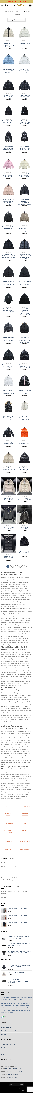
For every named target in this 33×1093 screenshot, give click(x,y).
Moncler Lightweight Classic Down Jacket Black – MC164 (8, 339)
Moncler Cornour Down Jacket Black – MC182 (8, 96)
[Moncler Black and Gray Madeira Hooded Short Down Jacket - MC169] (24, 244)
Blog (2, 1054)
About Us (4, 1051)
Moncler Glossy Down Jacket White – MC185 (24, 42)
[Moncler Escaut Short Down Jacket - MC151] (24, 486)
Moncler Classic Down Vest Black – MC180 (8, 121)
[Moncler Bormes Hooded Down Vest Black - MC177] (24, 137)
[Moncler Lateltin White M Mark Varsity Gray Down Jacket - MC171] (24, 217)
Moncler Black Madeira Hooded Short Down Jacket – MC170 (8, 255)
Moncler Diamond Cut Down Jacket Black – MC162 (8, 366)
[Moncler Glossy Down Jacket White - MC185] (24, 32)
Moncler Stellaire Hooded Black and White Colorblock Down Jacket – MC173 (24, 202)
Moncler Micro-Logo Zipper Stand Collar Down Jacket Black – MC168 (8, 284)
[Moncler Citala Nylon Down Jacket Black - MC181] (24, 85)
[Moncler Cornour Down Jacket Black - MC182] (8, 85)
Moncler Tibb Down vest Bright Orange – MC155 (24, 443)
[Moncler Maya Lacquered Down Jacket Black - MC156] (8, 432)
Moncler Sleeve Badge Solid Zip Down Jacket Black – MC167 (24, 283)
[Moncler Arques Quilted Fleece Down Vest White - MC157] (24, 406)
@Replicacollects (13, 1074)
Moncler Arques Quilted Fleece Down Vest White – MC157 (24, 418)
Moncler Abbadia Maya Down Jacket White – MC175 (24, 175)
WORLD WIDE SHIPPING (16, 1)
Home (5, 11)
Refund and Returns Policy (9, 1031)
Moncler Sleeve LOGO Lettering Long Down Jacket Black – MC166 (8, 310)
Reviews (3, 1034)
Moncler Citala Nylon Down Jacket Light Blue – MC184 (8, 71)
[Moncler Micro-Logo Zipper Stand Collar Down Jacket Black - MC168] (8, 271)
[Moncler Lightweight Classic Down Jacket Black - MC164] (8, 328)
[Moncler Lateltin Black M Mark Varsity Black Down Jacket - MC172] (8, 217)
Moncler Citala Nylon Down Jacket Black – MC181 (24, 96)
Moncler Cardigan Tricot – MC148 (8, 556)
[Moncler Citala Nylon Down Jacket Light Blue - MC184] (8, 59)
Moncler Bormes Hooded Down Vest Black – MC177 (24, 148)
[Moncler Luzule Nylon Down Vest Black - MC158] (8, 406)
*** (17, 1071)
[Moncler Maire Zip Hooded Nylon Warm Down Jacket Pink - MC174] (8, 190)
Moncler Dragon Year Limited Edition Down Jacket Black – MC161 (24, 366)
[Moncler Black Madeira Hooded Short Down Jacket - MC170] (8, 244)
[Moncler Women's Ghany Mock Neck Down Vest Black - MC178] (8, 137)
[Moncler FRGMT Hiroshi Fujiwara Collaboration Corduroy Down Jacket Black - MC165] (24, 299)
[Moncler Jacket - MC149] (24, 514)
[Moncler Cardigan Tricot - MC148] (8, 543)
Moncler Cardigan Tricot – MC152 (8, 498)
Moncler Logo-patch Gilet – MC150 (8, 527)
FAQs (3, 1047)
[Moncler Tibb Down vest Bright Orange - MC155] (24, 432)
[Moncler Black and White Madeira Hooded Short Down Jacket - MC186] (8, 32)
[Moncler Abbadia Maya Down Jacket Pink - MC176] (8, 164)
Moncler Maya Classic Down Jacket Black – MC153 (24, 469)
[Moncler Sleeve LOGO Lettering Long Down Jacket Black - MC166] (8, 299)
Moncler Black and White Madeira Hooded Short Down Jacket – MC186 (8, 44)
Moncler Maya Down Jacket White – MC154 (8, 468)
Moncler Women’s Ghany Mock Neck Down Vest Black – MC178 (8, 149)
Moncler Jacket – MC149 (24, 527)
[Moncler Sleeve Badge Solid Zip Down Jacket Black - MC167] (24, 271)
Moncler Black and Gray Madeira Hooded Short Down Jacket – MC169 (24, 256)
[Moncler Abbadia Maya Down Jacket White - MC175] (24, 164)
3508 (20, 1071)
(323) (15, 1071)
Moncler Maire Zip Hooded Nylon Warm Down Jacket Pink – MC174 (8, 202)
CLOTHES (12, 11)
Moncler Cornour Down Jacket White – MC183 (24, 71)
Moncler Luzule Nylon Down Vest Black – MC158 (8, 418)
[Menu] (2, 5)
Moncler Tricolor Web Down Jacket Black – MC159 (24, 392)
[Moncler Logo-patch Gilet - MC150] (8, 514)
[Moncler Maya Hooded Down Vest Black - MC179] (24, 111)
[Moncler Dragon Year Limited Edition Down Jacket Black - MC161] (24, 355)
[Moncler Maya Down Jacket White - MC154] (8, 458)
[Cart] (30, 5)
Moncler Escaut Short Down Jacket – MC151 (24, 498)
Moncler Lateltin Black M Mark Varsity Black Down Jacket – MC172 (8, 228)
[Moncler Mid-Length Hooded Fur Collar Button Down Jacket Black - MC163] (24, 328)
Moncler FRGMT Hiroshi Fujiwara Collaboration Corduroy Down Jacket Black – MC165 (24, 312)
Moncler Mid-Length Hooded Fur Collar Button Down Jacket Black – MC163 (24, 340)
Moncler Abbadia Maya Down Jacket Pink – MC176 (8, 175)
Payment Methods (7, 1027)
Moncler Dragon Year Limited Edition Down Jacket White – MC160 (8, 392)
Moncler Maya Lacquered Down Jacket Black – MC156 (8, 443)
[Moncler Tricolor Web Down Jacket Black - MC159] (24, 380)
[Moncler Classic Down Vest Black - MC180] (8, 111)
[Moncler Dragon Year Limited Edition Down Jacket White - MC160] (8, 380)
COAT (19, 11)
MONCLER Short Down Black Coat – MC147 (24, 553)
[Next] (25, 566)
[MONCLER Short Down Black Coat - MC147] (24, 541)
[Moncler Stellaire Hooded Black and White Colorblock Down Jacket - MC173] (24, 190)
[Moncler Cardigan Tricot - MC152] (8, 486)
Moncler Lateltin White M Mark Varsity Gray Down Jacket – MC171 (24, 229)
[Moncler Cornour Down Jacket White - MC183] (24, 59)
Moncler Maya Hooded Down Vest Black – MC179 (24, 122)
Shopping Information (8, 1044)
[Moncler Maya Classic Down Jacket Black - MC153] (24, 458)
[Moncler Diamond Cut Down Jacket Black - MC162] (8, 355)
